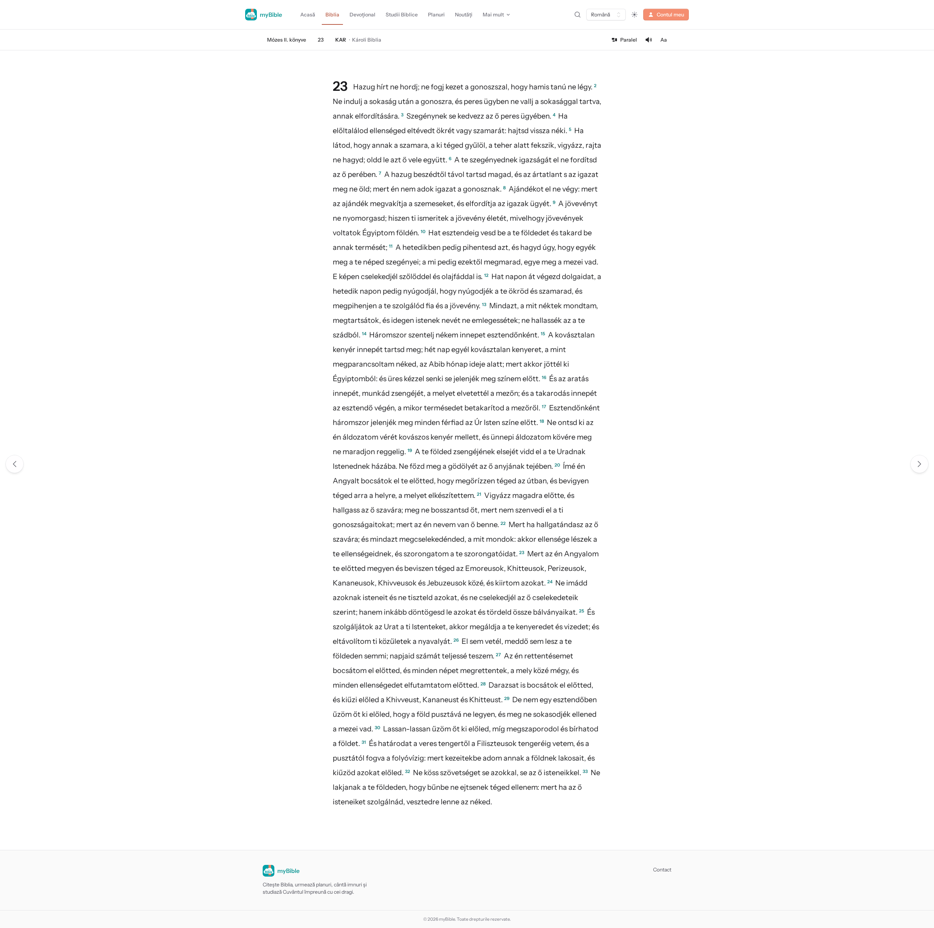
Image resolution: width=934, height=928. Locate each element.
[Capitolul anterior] (14, 464)
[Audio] (649, 40)
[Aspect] (634, 14)
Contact (662, 869)
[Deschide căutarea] (577, 14)
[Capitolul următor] (919, 464)
